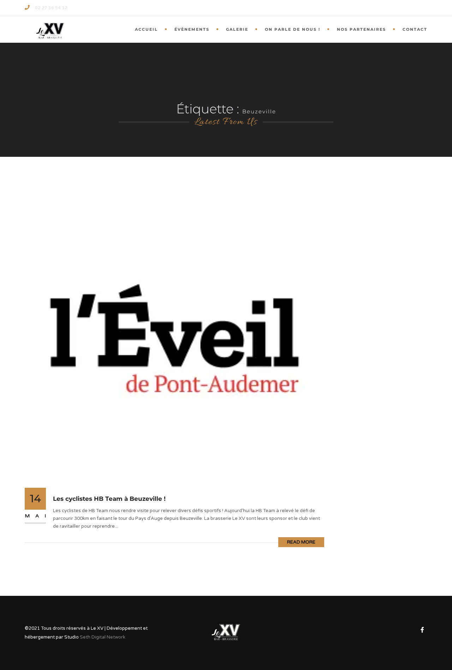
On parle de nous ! (292, 29)
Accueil (146, 29)
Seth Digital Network (102, 637)
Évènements (191, 29)
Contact (415, 29)
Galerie (237, 29)
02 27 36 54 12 (51, 7)
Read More (301, 542)
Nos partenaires (361, 29)
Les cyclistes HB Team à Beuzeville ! (109, 498)
